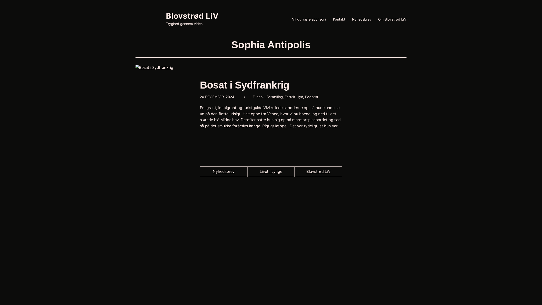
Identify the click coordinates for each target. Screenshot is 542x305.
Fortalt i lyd (294, 97)
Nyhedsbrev (224, 171)
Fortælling (275, 97)
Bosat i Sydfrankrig (244, 85)
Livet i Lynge (271, 171)
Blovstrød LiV (192, 16)
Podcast (311, 97)
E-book (259, 97)
